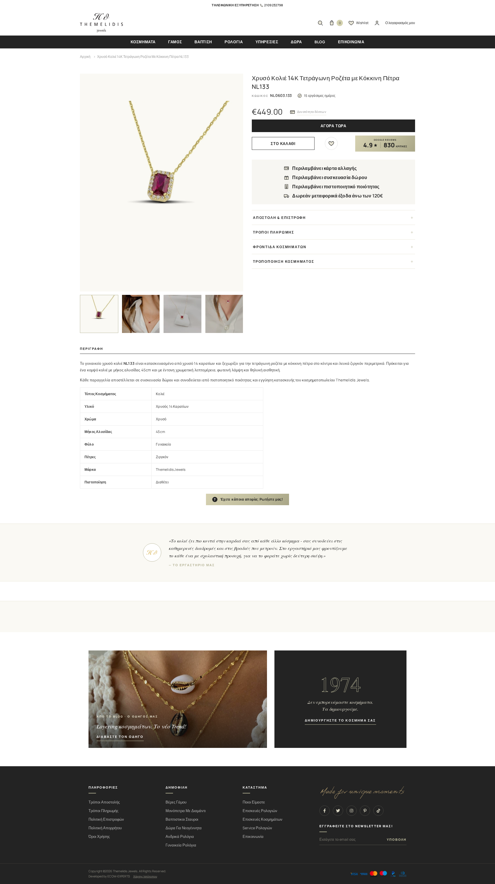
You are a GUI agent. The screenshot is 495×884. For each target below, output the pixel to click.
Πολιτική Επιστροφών (106, 819)
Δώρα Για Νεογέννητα (184, 828)
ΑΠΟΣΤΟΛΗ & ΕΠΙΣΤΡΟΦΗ (279, 217)
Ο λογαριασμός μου (400, 22)
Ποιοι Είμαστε (254, 802)
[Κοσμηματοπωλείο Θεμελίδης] (101, 23)
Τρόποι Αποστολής (104, 802)
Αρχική (85, 56)
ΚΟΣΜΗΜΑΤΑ (143, 41)
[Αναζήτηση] (320, 23)
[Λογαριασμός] (377, 23)
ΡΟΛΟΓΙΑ (234, 41)
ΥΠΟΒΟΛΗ (396, 839)
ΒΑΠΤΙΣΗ (203, 41)
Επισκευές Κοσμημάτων (262, 819)
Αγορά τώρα (333, 126)
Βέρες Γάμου (176, 802)
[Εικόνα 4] (224, 314)
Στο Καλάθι (283, 144)
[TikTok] (378, 810)
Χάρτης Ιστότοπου (145, 876)
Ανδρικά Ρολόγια (180, 836)
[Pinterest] (365, 810)
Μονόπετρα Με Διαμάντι (186, 810)
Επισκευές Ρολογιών (260, 810)
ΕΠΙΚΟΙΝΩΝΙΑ (351, 41)
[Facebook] (324, 810)
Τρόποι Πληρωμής (103, 810)
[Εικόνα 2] (141, 314)
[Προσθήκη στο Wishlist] (331, 143)
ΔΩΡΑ (296, 41)
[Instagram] (351, 810)
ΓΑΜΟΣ (175, 41)
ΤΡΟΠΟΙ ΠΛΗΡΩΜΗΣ (273, 232)
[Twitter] (338, 810)
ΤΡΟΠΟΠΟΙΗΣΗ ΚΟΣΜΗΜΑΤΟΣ (283, 261)
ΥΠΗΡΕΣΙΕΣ (267, 41)
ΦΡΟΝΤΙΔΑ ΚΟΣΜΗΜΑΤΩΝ (280, 247)
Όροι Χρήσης (99, 836)
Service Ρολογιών (257, 828)
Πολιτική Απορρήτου (105, 828)
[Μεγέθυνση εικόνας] (161, 182)
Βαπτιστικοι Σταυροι (182, 819)
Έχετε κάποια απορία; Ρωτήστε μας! (248, 499)
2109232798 (273, 5)
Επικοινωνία (253, 836)
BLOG (320, 41)
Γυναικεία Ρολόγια (181, 845)
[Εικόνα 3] (182, 314)
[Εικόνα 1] (99, 314)
